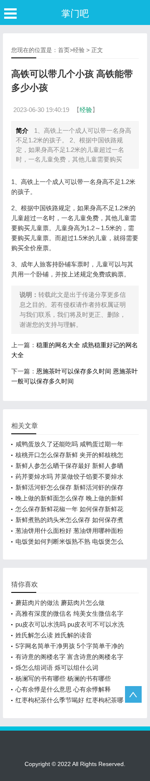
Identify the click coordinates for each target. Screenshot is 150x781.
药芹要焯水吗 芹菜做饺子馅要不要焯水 (69, 476)
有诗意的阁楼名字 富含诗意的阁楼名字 (69, 656)
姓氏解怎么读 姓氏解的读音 (53, 635)
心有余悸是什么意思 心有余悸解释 (63, 689)
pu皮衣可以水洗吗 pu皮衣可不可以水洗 (69, 624)
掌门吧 (75, 13)
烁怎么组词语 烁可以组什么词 (56, 667)
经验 (79, 50)
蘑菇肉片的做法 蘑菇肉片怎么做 (60, 602)
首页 (64, 50)
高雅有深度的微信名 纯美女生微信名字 (69, 613)
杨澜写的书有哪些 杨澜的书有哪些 (63, 678)
